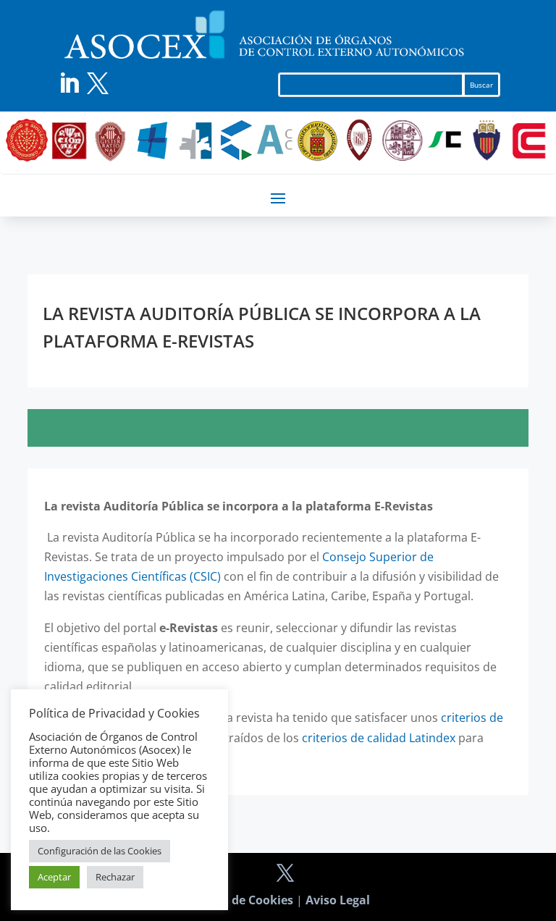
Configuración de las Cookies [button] (99, 850)
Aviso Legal (338, 900)
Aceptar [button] (54, 876)
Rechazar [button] (115, 876)
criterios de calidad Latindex (378, 738)
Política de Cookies (239, 900)
